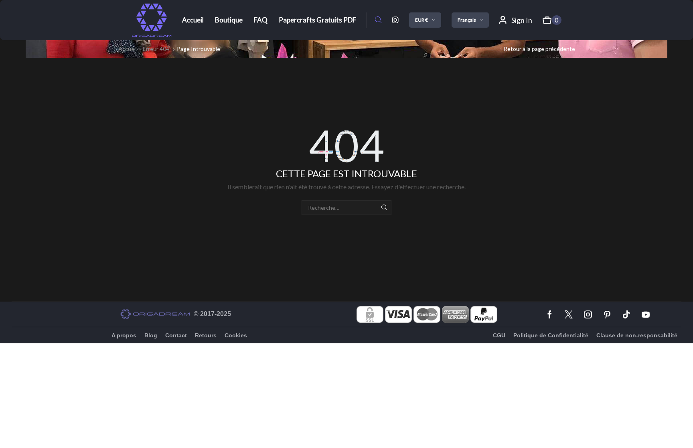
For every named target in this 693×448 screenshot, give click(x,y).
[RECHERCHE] (384, 207)
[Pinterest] (607, 314)
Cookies (236, 335)
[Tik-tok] (626, 314)
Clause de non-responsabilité (636, 335)
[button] (378, 20)
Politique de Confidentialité (550, 335)
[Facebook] (549, 314)
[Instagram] (395, 20)
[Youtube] (646, 314)
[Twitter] (569, 314)
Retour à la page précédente (539, 48)
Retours (206, 335)
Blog (150, 335)
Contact (176, 335)
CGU (499, 335)
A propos (123, 335)
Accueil (127, 48)
